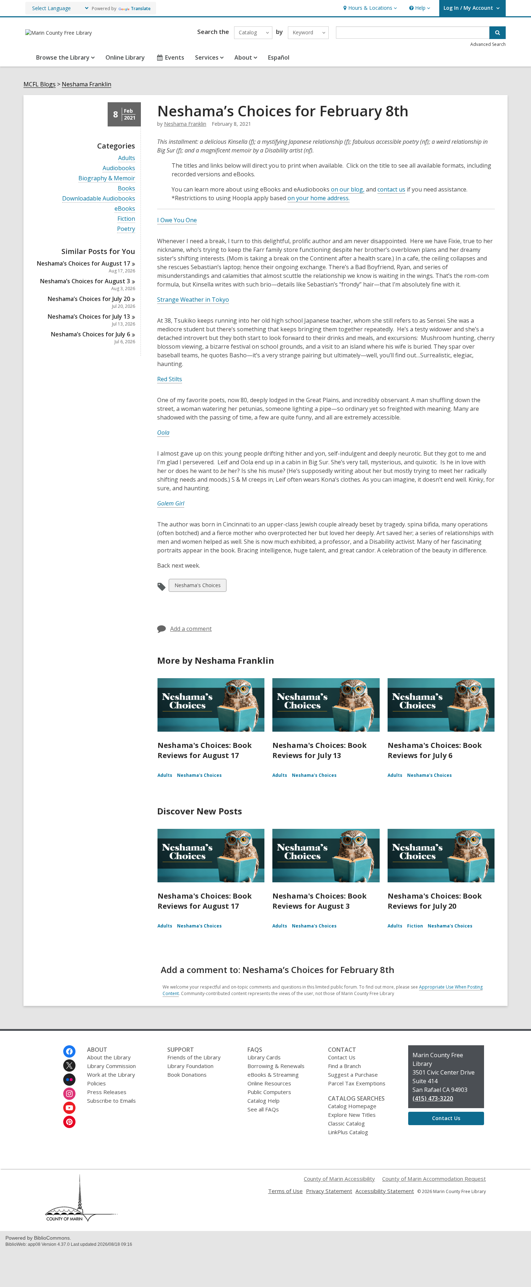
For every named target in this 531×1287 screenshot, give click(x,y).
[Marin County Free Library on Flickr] (69, 1079)
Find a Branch (344, 1065)
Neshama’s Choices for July (89, 299)
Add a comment (191, 629)
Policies (96, 1083)
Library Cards (264, 1057)
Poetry (126, 229)
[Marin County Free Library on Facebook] (69, 1051)
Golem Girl (170, 503)
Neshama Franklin (86, 84)
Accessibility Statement (384, 1191)
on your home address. (319, 198)
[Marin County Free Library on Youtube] (69, 1108)
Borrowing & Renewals (276, 1065)
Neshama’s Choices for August (83, 263)
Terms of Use (285, 1191)
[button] (369, 8)
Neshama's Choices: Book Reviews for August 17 (204, 750)
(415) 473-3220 (433, 1098)
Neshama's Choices (197, 586)
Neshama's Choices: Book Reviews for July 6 (435, 750)
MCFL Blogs (39, 84)
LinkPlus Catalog (348, 1132)
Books (126, 188)
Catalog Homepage (352, 1106)
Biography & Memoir (106, 178)
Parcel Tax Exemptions (356, 1083)
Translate (141, 8)
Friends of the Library (194, 1057)
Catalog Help (263, 1100)
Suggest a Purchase (353, 1074)
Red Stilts (169, 379)
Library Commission (111, 1065)
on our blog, (347, 189)
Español (278, 57)
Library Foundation (190, 1065)
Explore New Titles (352, 1114)
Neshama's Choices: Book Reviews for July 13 (319, 750)
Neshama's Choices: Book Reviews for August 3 (319, 901)
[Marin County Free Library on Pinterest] (69, 1122)
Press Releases (106, 1092)
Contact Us (341, 1057)
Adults (126, 158)
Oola (163, 432)
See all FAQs (263, 1109)
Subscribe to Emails (111, 1100)
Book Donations (187, 1074)
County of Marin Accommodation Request (434, 1178)
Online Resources (269, 1083)
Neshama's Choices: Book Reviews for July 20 (435, 901)
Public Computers (269, 1092)
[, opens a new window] (81, 1219)
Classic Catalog (346, 1123)
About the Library (109, 1057)
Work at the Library (111, 1074)
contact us (391, 189)
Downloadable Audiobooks (98, 198)
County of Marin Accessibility (339, 1178)
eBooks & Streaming (273, 1074)
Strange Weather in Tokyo (193, 300)
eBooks (125, 209)
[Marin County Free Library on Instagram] (69, 1094)
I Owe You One (177, 220)
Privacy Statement (329, 1191)
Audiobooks (119, 168)
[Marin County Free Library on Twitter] (69, 1065)
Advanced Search (488, 44)
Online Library (125, 57)
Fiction (126, 219)
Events (174, 57)
